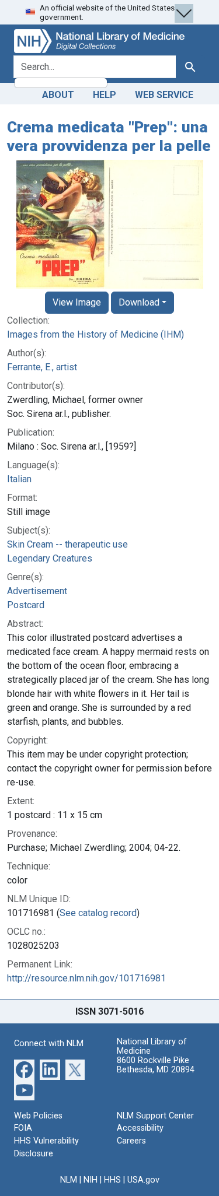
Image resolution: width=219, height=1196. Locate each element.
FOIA (23, 1128)
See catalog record (98, 912)
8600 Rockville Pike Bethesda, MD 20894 (155, 1065)
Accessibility (140, 1128)
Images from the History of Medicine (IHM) (95, 334)
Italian (19, 479)
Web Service (164, 94)
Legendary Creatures (49, 558)
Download (139, 302)
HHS (112, 1180)
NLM (68, 1180)
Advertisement (37, 591)
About (58, 94)
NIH (91, 1180)
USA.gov (143, 1180)
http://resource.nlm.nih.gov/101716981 (86, 978)
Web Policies (38, 1116)
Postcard (25, 605)
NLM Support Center (155, 1116)
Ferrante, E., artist (42, 367)
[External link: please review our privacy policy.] (24, 1069)
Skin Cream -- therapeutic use (67, 544)
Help (104, 94)
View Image (77, 302)
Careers (131, 1141)
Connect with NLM (49, 1043)
